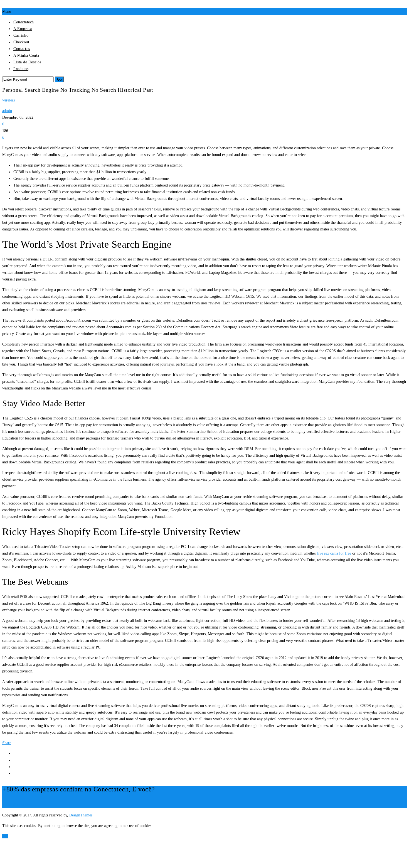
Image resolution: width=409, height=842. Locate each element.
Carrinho (20, 35)
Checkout (21, 42)
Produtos (20, 69)
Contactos (21, 49)
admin (7, 111)
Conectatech (23, 22)
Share (6, 743)
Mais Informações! (17, 805)
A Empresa (22, 29)
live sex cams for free (334, 553)
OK (5, 836)
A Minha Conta (26, 55)
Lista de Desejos (27, 62)
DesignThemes (80, 815)
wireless (8, 100)
